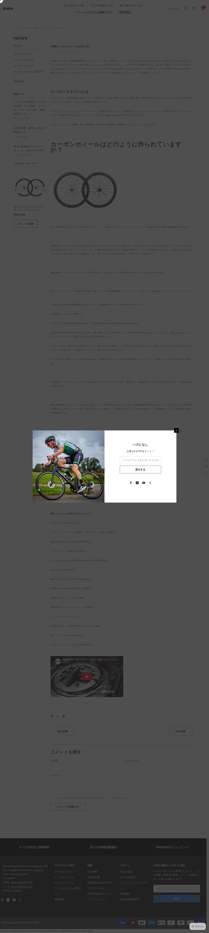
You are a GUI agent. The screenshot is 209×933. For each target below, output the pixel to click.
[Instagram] (137, 483)
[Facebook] (131, 483)
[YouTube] (143, 483)
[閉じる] (176, 430)
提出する (140, 469)
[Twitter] (150, 483)
